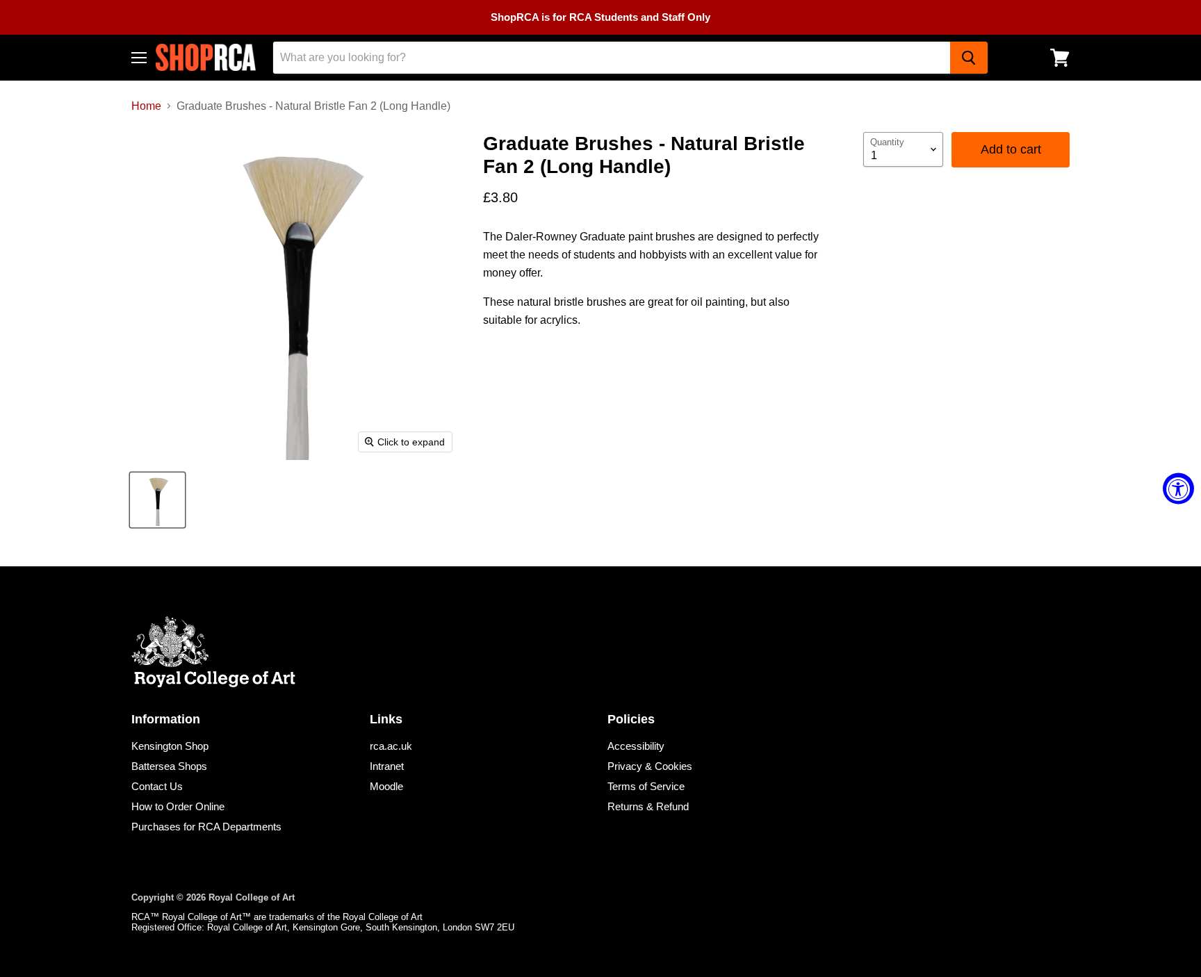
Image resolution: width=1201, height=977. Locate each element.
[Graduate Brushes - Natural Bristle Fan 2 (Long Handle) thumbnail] (157, 500)
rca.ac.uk (391, 746)
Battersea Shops (169, 766)
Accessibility (635, 746)
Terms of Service (646, 786)
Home (146, 106)
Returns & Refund (648, 806)
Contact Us (157, 786)
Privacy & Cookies (649, 766)
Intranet (387, 766)
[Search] (969, 58)
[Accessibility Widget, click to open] (1178, 488)
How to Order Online (177, 806)
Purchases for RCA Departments (206, 826)
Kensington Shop (170, 746)
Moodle (386, 786)
